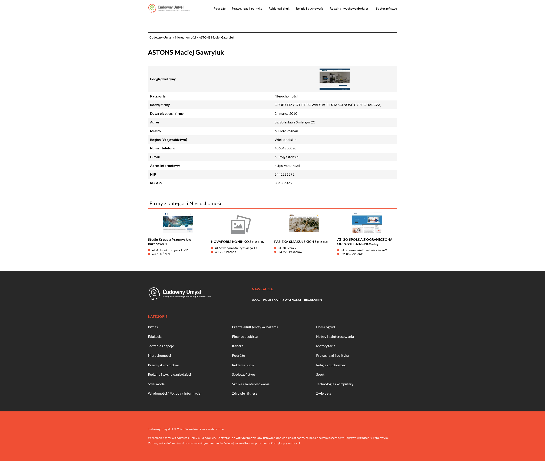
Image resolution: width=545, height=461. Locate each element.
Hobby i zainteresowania (335, 336)
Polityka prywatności (282, 299)
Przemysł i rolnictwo (163, 365)
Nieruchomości (286, 96)
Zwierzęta (323, 393)
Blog (256, 299)
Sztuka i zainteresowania (251, 384)
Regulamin (313, 299)
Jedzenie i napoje (161, 346)
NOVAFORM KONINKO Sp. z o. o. (237, 241)
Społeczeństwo (386, 8)
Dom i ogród (325, 327)
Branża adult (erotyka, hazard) (255, 327)
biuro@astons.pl (287, 157)
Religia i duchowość (309, 8)
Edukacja (155, 336)
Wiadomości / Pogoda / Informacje (174, 393)
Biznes (153, 327)
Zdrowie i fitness (244, 393)
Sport (320, 374)
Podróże (219, 8)
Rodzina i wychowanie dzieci (350, 8)
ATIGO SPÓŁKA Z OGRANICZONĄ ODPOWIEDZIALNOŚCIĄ (365, 241)
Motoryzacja (325, 346)
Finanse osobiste (245, 336)
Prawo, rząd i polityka (247, 8)
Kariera (237, 346)
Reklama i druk (279, 8)
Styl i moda (156, 384)
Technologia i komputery (334, 384)
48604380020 (285, 148)
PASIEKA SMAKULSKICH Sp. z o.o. (301, 241)
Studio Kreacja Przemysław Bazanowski (169, 241)
